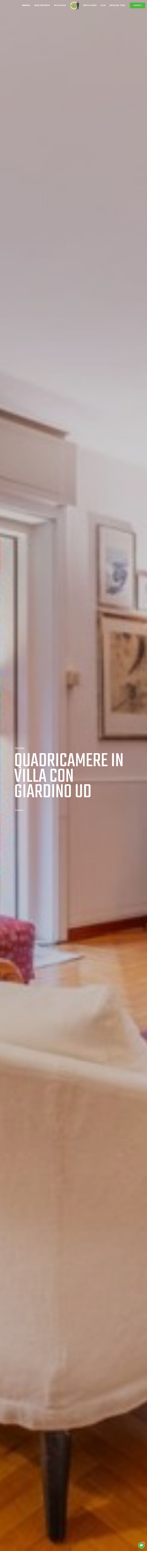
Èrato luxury (90, 5)
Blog (103, 5)
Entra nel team (117, 5)
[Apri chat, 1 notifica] (141, 1545)
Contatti (137, 5)
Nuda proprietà (42, 5)
